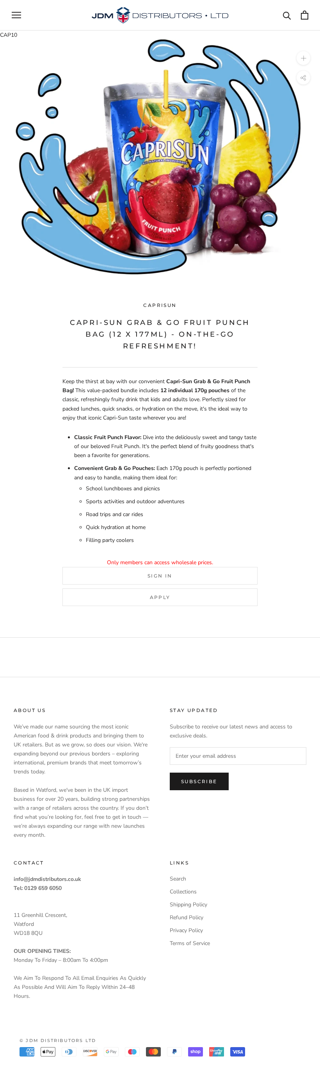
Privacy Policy (186, 930)
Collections (183, 891)
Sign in (160, 576)
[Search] (287, 15)
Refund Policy (186, 917)
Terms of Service (190, 943)
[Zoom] (303, 58)
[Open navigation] (16, 15)
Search (178, 878)
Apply (160, 597)
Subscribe (199, 781)
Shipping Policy (188, 904)
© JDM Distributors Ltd (58, 1040)
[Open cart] (304, 15)
